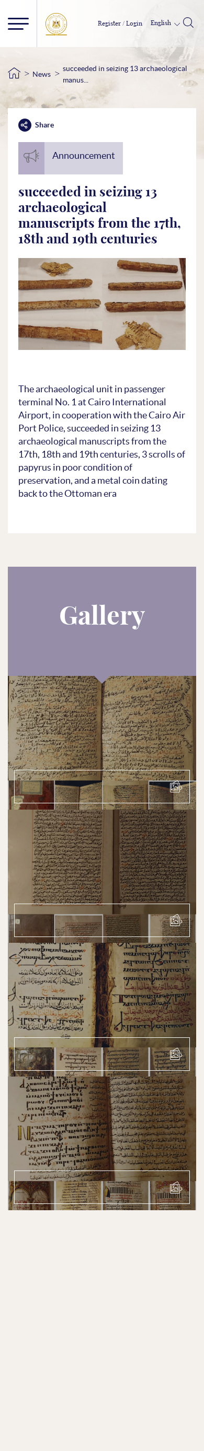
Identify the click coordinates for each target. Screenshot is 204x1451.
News (41, 74)
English (162, 23)
